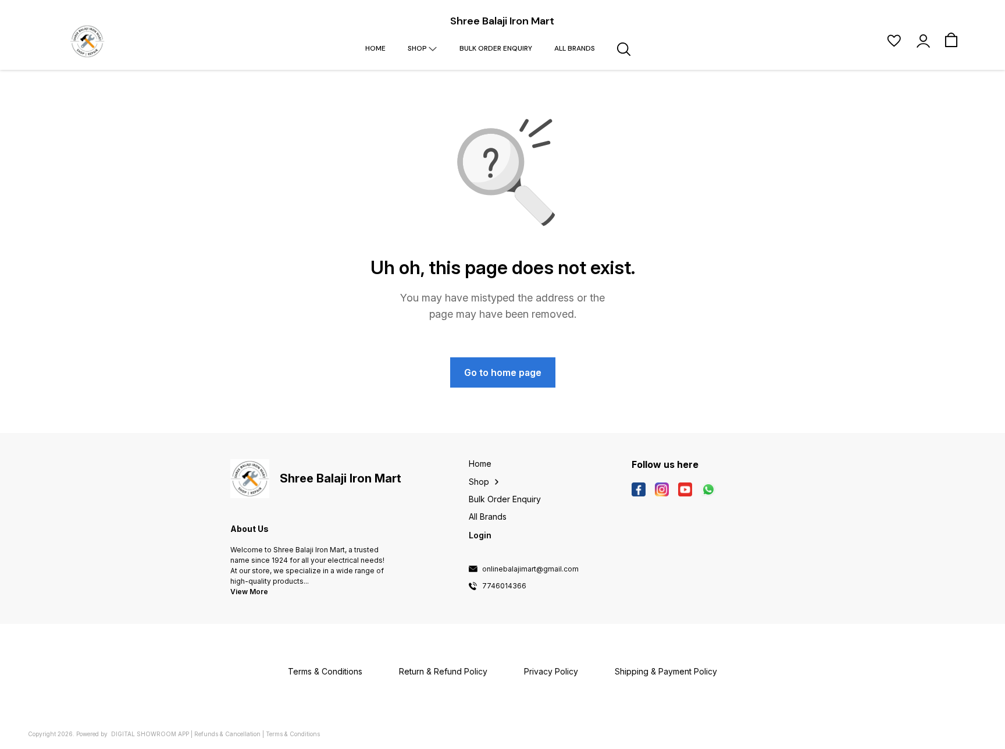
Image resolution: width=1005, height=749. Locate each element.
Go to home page (502, 372)
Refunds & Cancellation (227, 733)
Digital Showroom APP (150, 733)
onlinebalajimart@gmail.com (530, 569)
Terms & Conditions (293, 733)
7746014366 (504, 586)
